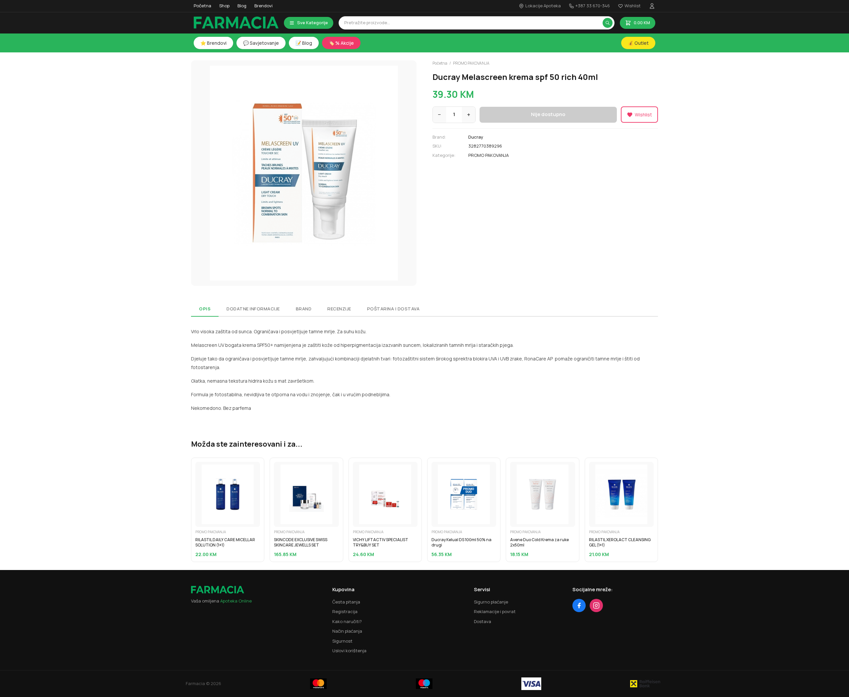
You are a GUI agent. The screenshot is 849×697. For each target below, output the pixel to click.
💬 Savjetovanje (261, 43)
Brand (304, 309)
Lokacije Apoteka (543, 6)
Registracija (345, 611)
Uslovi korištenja (349, 651)
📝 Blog (303, 43)
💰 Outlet (638, 43)
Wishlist (632, 6)
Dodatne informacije (253, 309)
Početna (202, 6)
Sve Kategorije (312, 23)
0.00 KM (642, 23)
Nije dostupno (548, 114)
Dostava (482, 621)
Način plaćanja (347, 631)
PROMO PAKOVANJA (471, 63)
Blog (241, 6)
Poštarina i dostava (393, 309)
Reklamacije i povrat (495, 611)
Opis (205, 309)
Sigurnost (342, 641)
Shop (224, 6)
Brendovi (263, 6)
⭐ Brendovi (213, 43)
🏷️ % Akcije (341, 43)
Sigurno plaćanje (491, 602)
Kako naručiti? (347, 621)
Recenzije (339, 309)
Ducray (475, 137)
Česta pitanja (346, 602)
